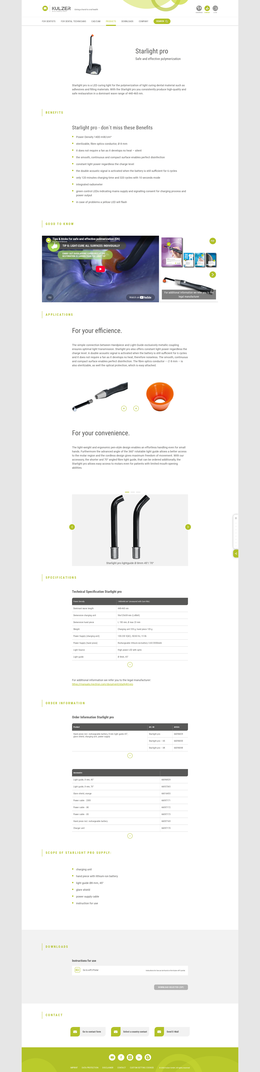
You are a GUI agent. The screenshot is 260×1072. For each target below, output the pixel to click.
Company (143, 21)
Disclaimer (107, 1067)
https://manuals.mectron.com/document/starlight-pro (102, 684)
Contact (121, 1067)
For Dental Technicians (73, 21)
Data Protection (90, 1067)
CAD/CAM (95, 21)
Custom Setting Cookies (142, 1067)
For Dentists (49, 21)
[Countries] (199, 8)
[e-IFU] (215, 8)
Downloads (127, 21)
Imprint (74, 1067)
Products (111, 21)
